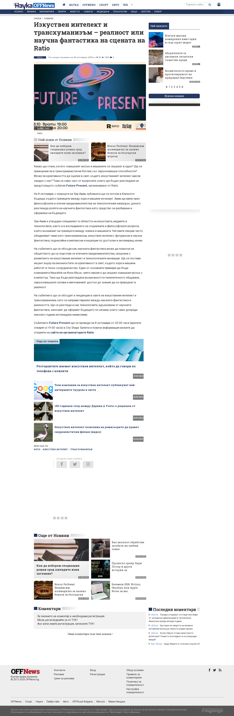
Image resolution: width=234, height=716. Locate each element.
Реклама (59, 674)
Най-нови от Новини (55, 139)
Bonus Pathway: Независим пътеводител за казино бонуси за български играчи (125, 151)
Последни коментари (174, 609)
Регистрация (97, 674)
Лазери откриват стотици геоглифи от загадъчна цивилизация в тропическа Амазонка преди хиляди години (173, 617)
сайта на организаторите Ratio (72, 332)
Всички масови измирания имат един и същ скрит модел (180, 39)
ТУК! (91, 623)
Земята (62, 11)
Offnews (89, 5)
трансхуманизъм (81, 449)
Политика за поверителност (135, 683)
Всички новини (174, 96)
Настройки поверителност (135, 691)
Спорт (103, 5)
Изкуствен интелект (55, 449)
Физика (31, 11)
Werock (100, 701)
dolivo (154, 614)
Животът (75, 11)
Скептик (146, 11)
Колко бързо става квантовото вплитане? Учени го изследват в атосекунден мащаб (173, 636)
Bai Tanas (156, 644)
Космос (18, 11)
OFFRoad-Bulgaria (82, 701)
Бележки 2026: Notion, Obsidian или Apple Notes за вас (126, 587)
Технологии (120, 11)
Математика (47, 11)
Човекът (88, 11)
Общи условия (135, 670)
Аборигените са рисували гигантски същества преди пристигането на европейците (179, 59)
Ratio (40, 57)
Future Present (76, 185)
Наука (74, 5)
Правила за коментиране (134, 676)
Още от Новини (53, 535)
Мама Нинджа (116, 701)
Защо (134, 11)
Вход (93, 670)
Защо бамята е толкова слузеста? (182, 644)
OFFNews (16, 701)
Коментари (49, 608)
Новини (48, 18)
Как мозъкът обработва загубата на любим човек (128, 545)
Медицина (103, 11)
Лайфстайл (52, 701)
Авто (115, 5)
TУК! (75, 620)
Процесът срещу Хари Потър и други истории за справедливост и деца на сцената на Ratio (127, 570)
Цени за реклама (64, 678)
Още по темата (47, 341)
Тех (125, 5)
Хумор (158, 11)
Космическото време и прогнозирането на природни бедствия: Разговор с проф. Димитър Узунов (180, 77)
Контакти (59, 670)
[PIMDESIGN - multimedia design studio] (211, 711)
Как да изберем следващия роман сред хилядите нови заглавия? (68, 149)
